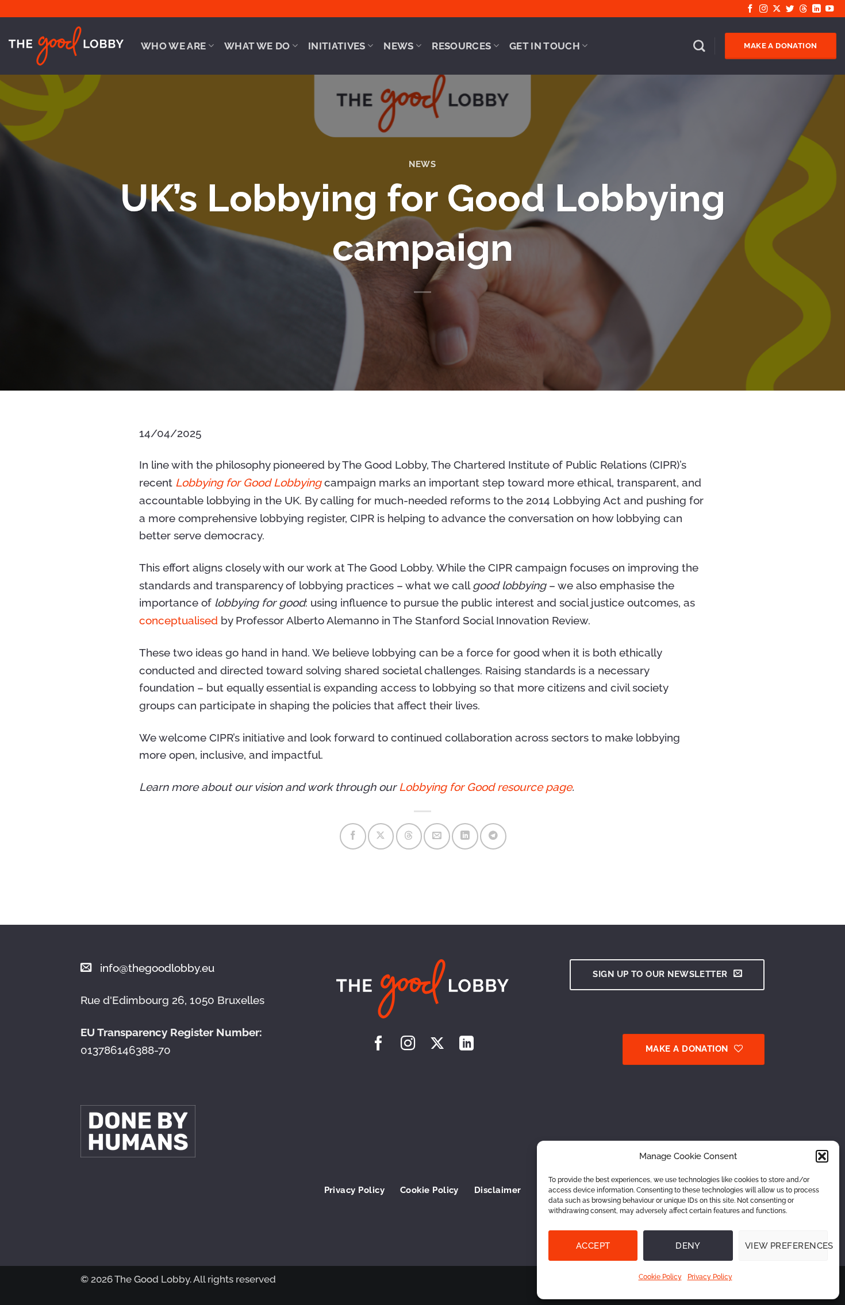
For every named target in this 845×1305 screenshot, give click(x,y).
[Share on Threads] (409, 836)
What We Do (257, 46)
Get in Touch (544, 46)
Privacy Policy (709, 1277)
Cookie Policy (660, 1277)
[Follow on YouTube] (829, 9)
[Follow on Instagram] (763, 9)
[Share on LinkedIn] (465, 836)
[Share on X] (381, 836)
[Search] (699, 46)
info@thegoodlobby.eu (157, 968)
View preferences (786, 1246)
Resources (461, 46)
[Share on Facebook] (353, 836)
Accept (593, 1246)
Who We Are (173, 46)
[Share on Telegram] (493, 836)
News (398, 46)
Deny (688, 1246)
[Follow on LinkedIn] (816, 9)
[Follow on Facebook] (750, 9)
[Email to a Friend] (437, 836)
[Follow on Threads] (803, 9)
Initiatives (337, 46)
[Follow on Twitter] (790, 9)
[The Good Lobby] (66, 46)
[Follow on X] (777, 9)
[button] (822, 1156)
